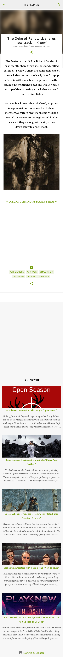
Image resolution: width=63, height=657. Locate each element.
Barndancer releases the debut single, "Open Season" (31, 410)
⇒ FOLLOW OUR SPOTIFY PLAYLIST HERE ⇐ (31, 201)
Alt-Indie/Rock (17, 272)
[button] (31, 52)
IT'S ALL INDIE (31, 4)
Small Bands (46, 272)
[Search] (59, 4)
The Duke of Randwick (38, 276)
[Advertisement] (31, 337)
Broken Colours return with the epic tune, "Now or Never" (31, 568)
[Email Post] (31, 269)
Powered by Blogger (33, 653)
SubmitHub (18, 276)
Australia (32, 272)
